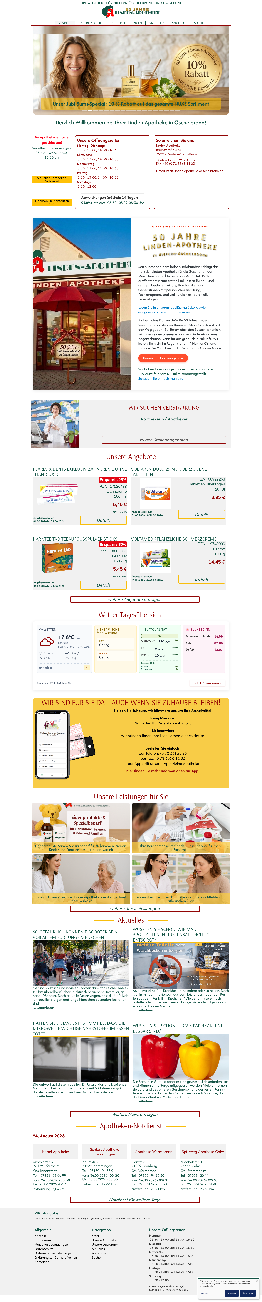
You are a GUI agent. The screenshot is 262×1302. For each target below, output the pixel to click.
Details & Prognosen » (207, 683)
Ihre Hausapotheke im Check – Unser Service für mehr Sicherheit (131, 103)
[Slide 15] (161, 110)
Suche (199, 23)
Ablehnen (232, 1293)
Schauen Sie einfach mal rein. (160, 378)
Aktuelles (157, 23)
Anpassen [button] (204, 1293)
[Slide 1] (84, 110)
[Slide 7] (117, 110)
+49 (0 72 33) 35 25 (182, 159)
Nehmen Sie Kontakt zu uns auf (52, 202)
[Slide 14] (155, 110)
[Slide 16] (166, 110)
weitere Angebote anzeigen (135, 599)
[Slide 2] (90, 110)
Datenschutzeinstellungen (54, 1253)
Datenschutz (44, 1249)
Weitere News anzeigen (135, 1114)
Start (63, 23)
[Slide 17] (172, 110)
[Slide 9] (128, 110)
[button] (46, 70)
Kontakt (40, 1236)
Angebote (179, 23)
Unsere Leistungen (127, 23)
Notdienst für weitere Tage (135, 1199)
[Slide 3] (95, 110)
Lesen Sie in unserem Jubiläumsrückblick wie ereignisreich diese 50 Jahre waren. (172, 310)
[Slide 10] (133, 110)
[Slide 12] (144, 110)
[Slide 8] (123, 110)
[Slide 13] (150, 110)
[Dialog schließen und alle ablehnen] (256, 1280)
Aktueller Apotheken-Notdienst (52, 179)
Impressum (43, 1240)
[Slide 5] (106, 110)
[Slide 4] (101, 110)
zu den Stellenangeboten (164, 439)
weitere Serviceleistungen (135, 908)
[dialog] (228, 1288)
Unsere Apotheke (91, 23)
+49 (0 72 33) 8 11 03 (178, 163)
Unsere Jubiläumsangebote (163, 358)
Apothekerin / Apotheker (164, 419)
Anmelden (42, 1262)
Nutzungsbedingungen (51, 1244)
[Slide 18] (177, 110)
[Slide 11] (139, 110)
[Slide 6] (112, 110)
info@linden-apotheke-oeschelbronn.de (194, 170)
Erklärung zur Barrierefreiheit (56, 1257)
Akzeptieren (248, 1293)
